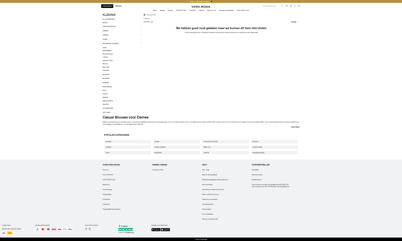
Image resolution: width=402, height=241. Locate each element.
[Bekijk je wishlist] (295, 6)
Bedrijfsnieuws (256, 179)
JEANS (157, 141)
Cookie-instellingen (201, 239)
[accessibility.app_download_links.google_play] (156, 231)
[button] (17, 229)
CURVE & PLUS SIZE (211, 141)
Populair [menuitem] (170, 10)
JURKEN (108, 147)
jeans (110, 124)
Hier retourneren (207, 184)
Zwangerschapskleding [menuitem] (226, 10)
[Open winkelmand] (299, 6)
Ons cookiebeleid (207, 214)
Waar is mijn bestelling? (209, 175)
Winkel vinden (159, 165)
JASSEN (108, 141)
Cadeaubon (106, 204)
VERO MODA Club (109, 179)
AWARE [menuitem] (201, 10)
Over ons (105, 170)
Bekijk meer (295, 127)
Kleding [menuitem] (162, 10)
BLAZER (255, 141)
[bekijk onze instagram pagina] (90, 229)
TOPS (107, 152)
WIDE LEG (207, 147)
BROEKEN (158, 152)
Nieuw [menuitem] (155, 10)
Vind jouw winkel (157, 170)
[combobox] (288, 22)
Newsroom (106, 184)
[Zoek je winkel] (287, 6)
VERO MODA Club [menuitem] (243, 10)
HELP (204, 165)
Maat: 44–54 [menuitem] (211, 10)
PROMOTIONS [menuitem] (181, 10)
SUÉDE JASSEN (160, 147)
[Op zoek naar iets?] (282, 5)
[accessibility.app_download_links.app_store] (165, 231)
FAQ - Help (205, 170)
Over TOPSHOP (108, 175)
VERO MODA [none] (107, 6)
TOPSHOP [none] (118, 6)
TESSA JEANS (257, 147)
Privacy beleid (206, 209)
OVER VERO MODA (111, 165)
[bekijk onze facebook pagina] (86, 229)
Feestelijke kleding (258, 152)
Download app (107, 189)
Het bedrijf (255, 170)
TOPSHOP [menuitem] (192, 10)
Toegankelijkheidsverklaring (111, 209)
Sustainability (107, 194)
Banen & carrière (257, 175)
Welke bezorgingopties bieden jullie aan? (215, 179)
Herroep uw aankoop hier (210, 219)
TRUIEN (206, 152)
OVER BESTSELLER (261, 165)
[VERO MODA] (201, 7)
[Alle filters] (148, 22)
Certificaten (106, 199)
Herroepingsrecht (207, 204)
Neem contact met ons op (210, 194)
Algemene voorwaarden (209, 199)
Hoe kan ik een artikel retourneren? (213, 189)
